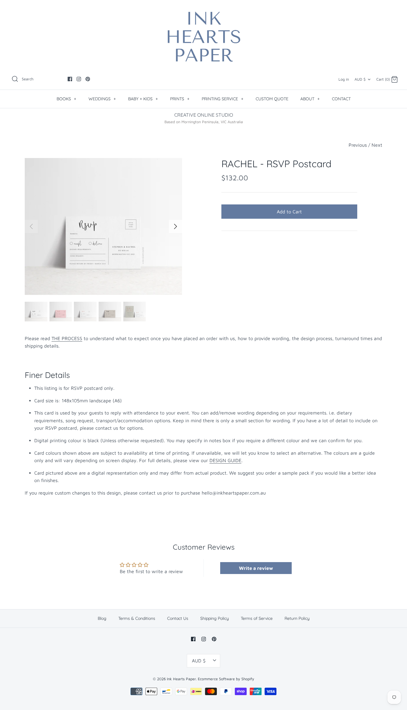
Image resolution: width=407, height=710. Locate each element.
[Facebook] (70, 79)
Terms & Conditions (136, 618)
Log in (343, 79)
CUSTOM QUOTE (272, 98)
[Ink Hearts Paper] (203, 36)
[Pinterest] (88, 79)
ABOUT (310, 98)
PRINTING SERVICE (222, 98)
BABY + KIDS (143, 98)
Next (377, 145)
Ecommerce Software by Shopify (226, 679)
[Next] (175, 226)
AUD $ (360, 79)
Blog (102, 618)
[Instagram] (79, 79)
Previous (358, 145)
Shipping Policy (214, 618)
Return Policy (297, 618)
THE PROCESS (67, 338)
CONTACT (341, 98)
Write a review (256, 568)
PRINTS (179, 98)
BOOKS (66, 98)
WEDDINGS (102, 98)
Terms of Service (257, 618)
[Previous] (31, 226)
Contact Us (177, 618)
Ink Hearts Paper (181, 679)
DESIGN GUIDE (225, 460)
